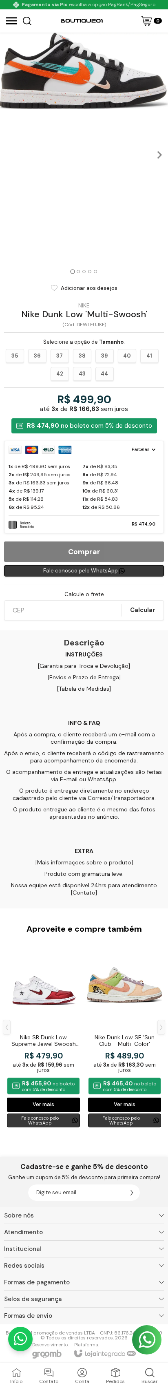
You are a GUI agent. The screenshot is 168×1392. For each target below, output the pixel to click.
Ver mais (43, 1104)
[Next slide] (159, 155)
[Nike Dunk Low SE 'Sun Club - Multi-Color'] (125, 1033)
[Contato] (84, 892)
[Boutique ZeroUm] (82, 21)
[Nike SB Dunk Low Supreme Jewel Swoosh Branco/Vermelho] (43, 1033)
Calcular (142, 610)
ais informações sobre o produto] (87, 862)
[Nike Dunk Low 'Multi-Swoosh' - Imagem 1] (84, 71)
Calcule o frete (84, 594)
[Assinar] (132, 1192)
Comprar (84, 552)
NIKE (84, 305)
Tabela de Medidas (84, 688)
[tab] (72, 271)
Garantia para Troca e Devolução (84, 665)
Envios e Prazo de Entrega (84, 677)
